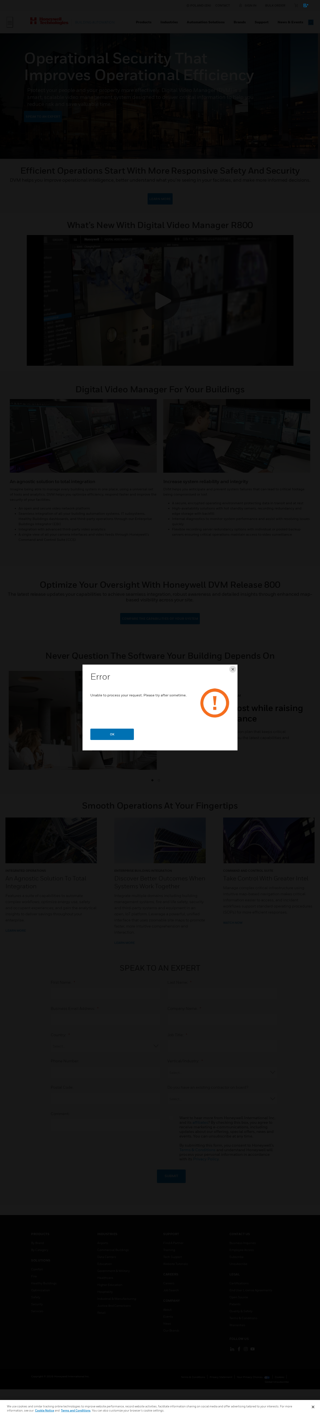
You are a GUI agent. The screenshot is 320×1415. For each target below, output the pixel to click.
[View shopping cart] (303, 6)
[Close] (313, 1407)
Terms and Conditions (76, 1410)
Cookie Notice (44, 1410)
